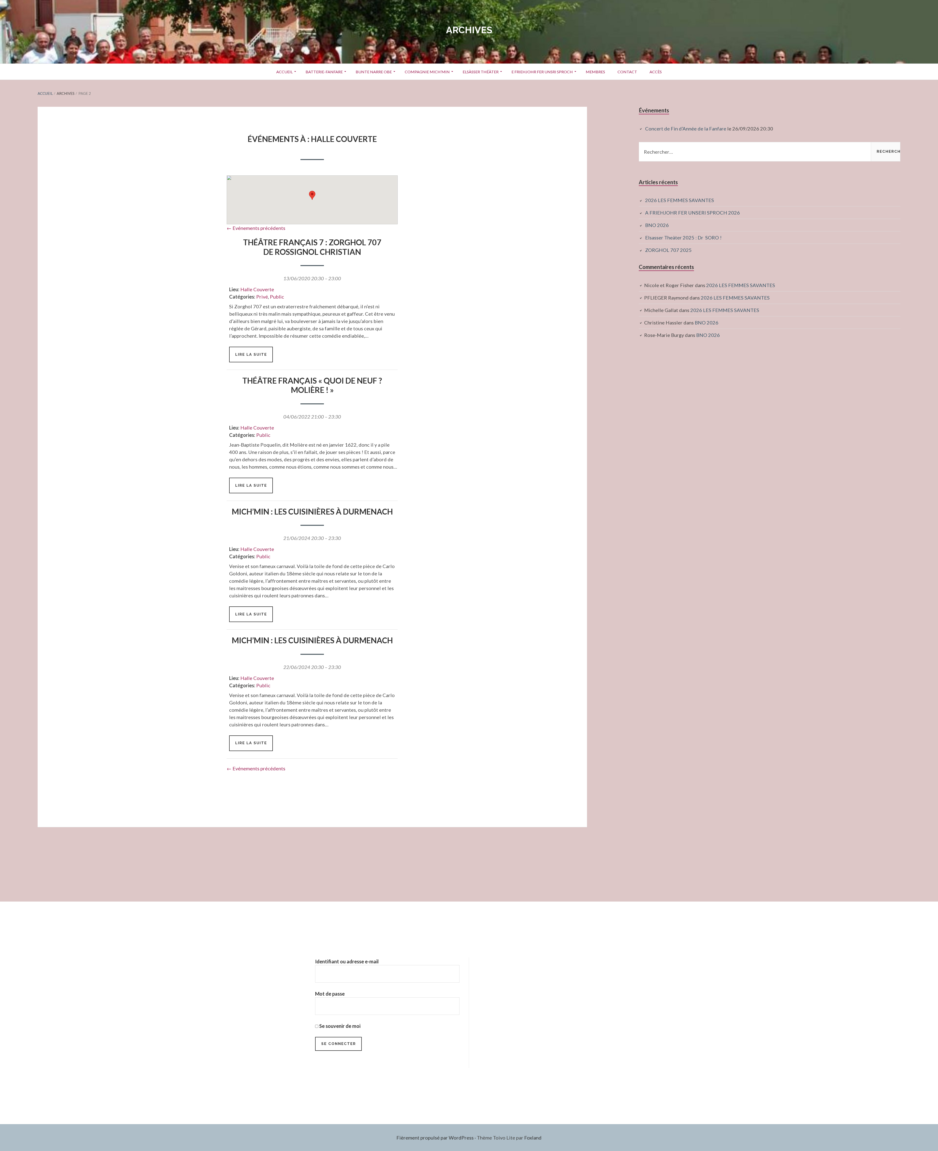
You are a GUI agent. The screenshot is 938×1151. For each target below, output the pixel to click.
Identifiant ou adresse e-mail (347, 961)
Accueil (284, 71)
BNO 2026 (657, 225)
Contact (627, 71)
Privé (262, 297)
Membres (595, 71)
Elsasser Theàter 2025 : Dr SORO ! (683, 237)
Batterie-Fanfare (324, 71)
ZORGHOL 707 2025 (668, 250)
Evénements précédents (256, 228)
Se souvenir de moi (339, 1026)
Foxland (533, 1137)
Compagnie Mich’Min (427, 71)
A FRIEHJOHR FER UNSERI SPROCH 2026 (692, 212)
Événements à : (312, 139)
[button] (312, 195)
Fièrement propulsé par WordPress (435, 1137)
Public (277, 297)
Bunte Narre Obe (374, 71)
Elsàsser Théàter (481, 71)
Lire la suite (254, 357)
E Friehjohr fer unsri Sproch (542, 71)
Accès (656, 71)
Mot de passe (330, 994)
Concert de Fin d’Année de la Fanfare (685, 128)
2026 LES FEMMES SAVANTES (679, 200)
